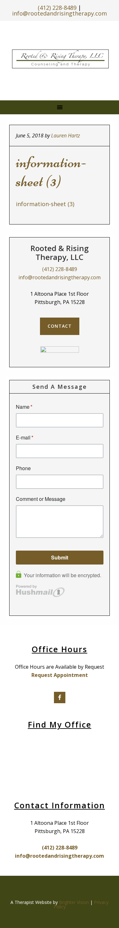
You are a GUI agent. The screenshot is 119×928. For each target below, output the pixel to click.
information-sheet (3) (45, 204)
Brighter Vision (74, 902)
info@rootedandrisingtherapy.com (59, 13)
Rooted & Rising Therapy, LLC (60, 59)
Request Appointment (59, 675)
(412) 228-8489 (57, 7)
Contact (60, 326)
